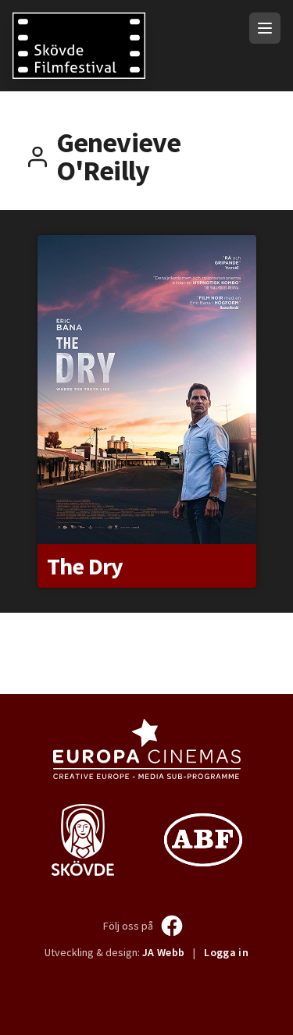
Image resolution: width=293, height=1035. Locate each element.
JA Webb (163, 952)
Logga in (226, 952)
